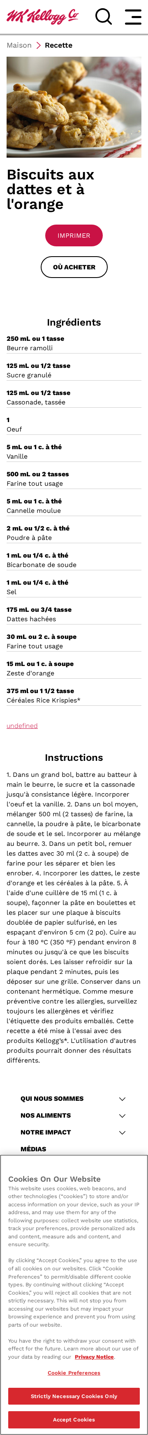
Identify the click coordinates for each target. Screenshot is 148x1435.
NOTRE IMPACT (46, 1132)
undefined (22, 726)
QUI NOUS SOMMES (52, 1098)
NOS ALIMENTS (46, 1115)
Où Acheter (74, 267)
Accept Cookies (74, 1420)
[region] (74, 1295)
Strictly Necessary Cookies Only (74, 1396)
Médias (33, 1149)
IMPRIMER (74, 235)
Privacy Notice (94, 1357)
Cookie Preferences (74, 1373)
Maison (19, 45)
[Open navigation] (133, 17)
